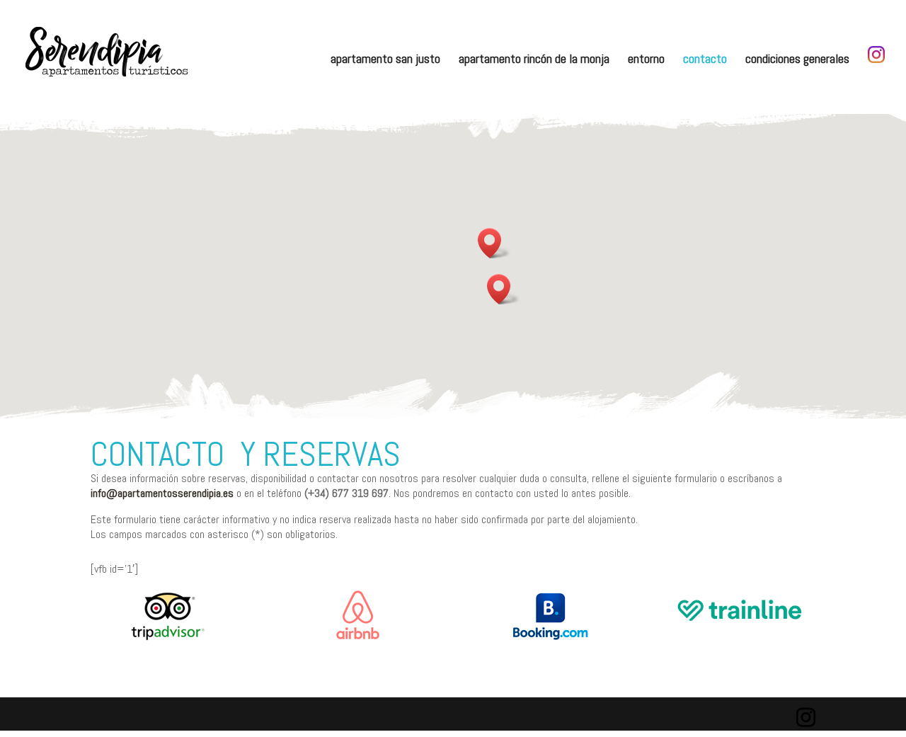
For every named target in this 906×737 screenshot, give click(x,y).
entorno (646, 60)
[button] (503, 289)
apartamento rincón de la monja (534, 60)
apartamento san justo (385, 60)
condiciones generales (797, 60)
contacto (705, 60)
